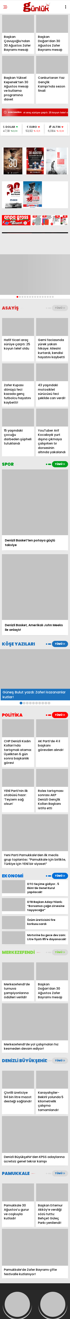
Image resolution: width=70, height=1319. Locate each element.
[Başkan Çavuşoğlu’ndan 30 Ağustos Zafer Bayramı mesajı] (18, 24)
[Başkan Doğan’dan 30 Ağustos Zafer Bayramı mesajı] (52, 24)
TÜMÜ (59, 308)
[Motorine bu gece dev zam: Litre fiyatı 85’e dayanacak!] (13, 943)
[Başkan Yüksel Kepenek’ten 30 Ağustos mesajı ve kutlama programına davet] (18, 65)
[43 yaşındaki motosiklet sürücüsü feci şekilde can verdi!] (52, 372)
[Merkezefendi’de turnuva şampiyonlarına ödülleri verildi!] (18, 971)
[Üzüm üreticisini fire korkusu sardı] (13, 928)
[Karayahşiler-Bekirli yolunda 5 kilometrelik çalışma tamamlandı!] (52, 1080)
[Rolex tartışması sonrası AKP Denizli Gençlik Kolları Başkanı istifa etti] (52, 778)
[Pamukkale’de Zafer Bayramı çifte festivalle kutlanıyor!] (35, 1247)
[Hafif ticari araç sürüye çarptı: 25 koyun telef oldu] (18, 327)
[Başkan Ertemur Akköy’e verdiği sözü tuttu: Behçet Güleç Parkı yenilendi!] (52, 1192)
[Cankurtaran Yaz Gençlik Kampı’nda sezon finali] (52, 65)
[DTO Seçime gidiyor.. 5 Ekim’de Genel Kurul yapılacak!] (13, 892)
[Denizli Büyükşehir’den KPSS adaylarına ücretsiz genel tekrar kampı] (35, 1134)
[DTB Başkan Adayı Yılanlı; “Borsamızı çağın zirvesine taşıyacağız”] (13, 910)
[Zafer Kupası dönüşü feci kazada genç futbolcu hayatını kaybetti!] (18, 372)
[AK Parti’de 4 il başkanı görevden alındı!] (52, 728)
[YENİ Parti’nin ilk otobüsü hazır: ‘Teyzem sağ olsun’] (18, 778)
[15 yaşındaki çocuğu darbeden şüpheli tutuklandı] (18, 418)
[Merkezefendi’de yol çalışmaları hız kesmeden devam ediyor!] (35, 1021)
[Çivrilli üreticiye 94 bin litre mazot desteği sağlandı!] (18, 1080)
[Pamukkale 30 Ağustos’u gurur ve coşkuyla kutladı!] (18, 1192)
